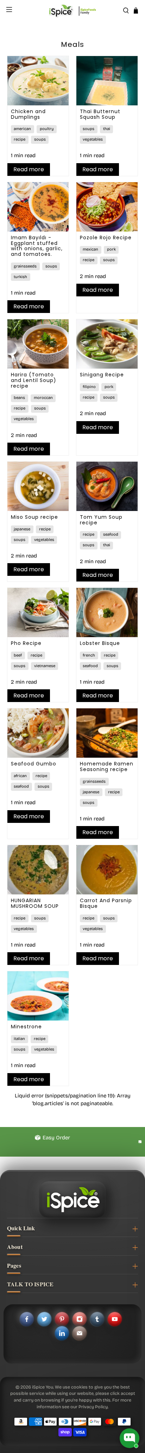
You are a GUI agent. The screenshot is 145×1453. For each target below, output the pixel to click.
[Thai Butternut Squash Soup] (107, 80)
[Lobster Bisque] (107, 612)
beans (19, 397)
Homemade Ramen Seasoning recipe (106, 766)
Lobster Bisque (100, 643)
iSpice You (42, 1387)
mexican (90, 249)
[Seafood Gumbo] (38, 733)
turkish (20, 277)
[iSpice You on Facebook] (27, 1319)
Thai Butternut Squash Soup (100, 114)
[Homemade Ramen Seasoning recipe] (107, 733)
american (22, 129)
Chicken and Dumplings (28, 114)
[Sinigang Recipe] (107, 344)
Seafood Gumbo (33, 763)
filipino (89, 386)
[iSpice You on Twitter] (44, 1319)
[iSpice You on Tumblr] (97, 1319)
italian (19, 1038)
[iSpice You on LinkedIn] (62, 1333)
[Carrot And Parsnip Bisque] (107, 869)
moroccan (43, 397)
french (89, 655)
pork (111, 249)
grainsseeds (25, 266)
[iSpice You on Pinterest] (62, 1319)
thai (106, 129)
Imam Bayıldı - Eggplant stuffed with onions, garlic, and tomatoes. (37, 246)
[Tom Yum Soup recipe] (107, 486)
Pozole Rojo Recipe (106, 237)
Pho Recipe (26, 643)
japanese (22, 529)
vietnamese (44, 666)
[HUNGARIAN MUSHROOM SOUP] (38, 869)
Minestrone (26, 1026)
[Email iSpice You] (79, 1333)
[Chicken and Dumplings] (38, 80)
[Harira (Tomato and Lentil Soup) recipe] (38, 344)
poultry (47, 129)
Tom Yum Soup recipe (101, 519)
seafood (110, 534)
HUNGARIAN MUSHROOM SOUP (35, 903)
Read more (28, 169)
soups (40, 139)
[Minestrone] (38, 996)
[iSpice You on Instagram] (79, 1319)
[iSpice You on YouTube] (115, 1319)
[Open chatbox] (129, 1438)
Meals (72, 44)
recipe (19, 139)
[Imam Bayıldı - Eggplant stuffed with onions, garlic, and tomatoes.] (38, 207)
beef (18, 655)
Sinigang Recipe (102, 374)
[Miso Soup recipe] (38, 486)
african (20, 776)
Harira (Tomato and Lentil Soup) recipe (33, 380)
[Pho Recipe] (38, 612)
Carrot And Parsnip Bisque (106, 903)
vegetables (93, 139)
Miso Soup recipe (34, 517)
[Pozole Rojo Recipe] (107, 207)
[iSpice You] (72, 10)
